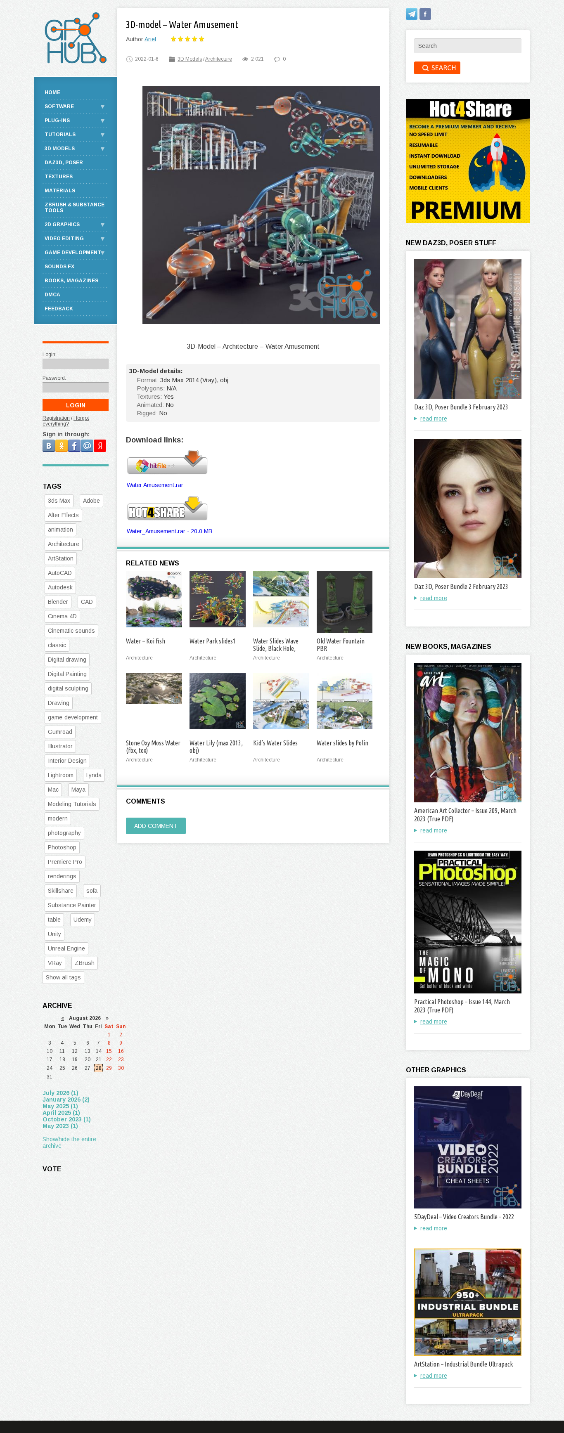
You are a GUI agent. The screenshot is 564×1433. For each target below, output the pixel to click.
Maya (78, 789)
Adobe (91, 500)
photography (64, 833)
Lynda (94, 775)
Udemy (82, 919)
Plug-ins (57, 120)
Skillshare (60, 890)
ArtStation (60, 558)
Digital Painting (67, 674)
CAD (87, 601)
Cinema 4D (62, 616)
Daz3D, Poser (64, 163)
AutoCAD (60, 573)
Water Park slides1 (213, 641)
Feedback (59, 309)
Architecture (218, 59)
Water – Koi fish (145, 641)
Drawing (58, 703)
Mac (53, 789)
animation (60, 529)
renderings (62, 876)
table (54, 919)
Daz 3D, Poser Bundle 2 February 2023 (461, 586)
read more (433, 418)
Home (52, 92)
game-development (73, 717)
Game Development (73, 252)
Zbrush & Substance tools (74, 207)
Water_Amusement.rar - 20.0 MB (169, 531)
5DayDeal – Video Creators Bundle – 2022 (464, 1216)
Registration (56, 418)
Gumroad (60, 731)
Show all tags (63, 977)
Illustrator (60, 746)
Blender (58, 601)
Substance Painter (72, 905)
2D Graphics (62, 224)
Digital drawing (67, 659)
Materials (60, 191)
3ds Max (59, 500)
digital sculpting (68, 688)
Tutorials (60, 134)
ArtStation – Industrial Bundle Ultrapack (463, 1364)
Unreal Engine (66, 948)
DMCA (52, 295)
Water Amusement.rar (155, 485)
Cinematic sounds (71, 630)
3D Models (190, 59)
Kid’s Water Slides (275, 743)
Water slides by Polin (342, 743)
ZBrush (85, 963)
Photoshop (62, 847)
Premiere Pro (65, 861)
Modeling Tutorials (72, 804)
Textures (59, 177)
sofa (91, 890)
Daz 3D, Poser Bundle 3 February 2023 (461, 407)
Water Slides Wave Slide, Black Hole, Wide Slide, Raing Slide (281, 648)
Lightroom (60, 775)
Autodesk (60, 587)
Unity (54, 934)
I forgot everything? (66, 421)
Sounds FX (59, 267)
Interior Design (67, 760)
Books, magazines (71, 281)
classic (57, 645)
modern (58, 818)
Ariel (150, 39)
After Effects (63, 515)
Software (59, 106)
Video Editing (64, 238)
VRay (55, 963)
